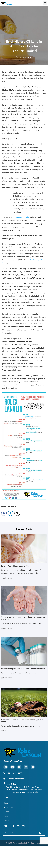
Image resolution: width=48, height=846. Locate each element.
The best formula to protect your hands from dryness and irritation (23, 618)
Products (6, 811)
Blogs (5, 816)
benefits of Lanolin (22, 217)
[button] (45, 3)
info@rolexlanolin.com (16, 778)
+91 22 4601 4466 (14, 773)
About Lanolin (8, 807)
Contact (6, 820)
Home (5, 803)
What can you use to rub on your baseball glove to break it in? (22, 720)
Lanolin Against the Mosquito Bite (15, 566)
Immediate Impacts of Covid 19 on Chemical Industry (23, 668)
